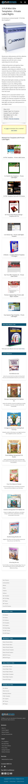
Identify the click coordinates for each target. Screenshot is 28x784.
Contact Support (5, 730)
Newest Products (5, 732)
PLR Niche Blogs (6, 628)
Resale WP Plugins (7, 679)
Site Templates (6, 595)
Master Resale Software (8, 647)
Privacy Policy (4, 747)
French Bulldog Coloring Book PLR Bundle (14, 456)
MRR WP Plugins (6, 657)
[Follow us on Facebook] (2, 767)
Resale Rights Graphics (8, 676)
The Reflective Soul (14, 373)
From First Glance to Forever (14, 484)
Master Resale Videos (7, 644)
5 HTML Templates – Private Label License (14, 157)
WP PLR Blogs (6, 598)
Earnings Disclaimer (6, 749)
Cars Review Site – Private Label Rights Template (14, 235)
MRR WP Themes (7, 655)
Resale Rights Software (8, 671)
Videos (4, 588)
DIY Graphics (5, 698)
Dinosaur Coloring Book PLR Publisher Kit (14, 400)
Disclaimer (6, 781)
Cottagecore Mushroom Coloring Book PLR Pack (14, 428)
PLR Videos (5, 617)
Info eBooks (5, 688)
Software (5, 593)
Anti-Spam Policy (5, 743)
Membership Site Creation (7, 759)
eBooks (4, 585)
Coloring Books (6, 582)
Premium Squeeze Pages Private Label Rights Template (14, 295)
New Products (6, 580)
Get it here (21, 349)
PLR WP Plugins (6, 633)
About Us (4, 728)
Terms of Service (20, 781)
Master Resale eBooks (8, 642)
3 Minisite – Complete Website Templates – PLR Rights (14, 255)
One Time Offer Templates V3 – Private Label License (14, 275)
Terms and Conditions (6, 745)
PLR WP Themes (6, 630)
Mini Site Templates (14, 119)
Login (7, 128)
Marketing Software (7, 693)
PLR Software (6, 620)
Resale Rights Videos (7, 669)
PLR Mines (13, 778)
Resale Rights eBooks (7, 666)
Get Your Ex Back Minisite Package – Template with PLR (14, 215)
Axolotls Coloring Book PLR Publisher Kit (14, 509)
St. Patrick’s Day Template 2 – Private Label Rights (14, 176)
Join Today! (14, 130)
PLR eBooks (5, 615)
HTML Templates (6, 696)
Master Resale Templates (8, 649)
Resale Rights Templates (8, 674)
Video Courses (6, 690)
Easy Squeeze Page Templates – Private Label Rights (14, 315)
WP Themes (5, 603)
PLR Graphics (6, 625)
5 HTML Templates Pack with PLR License (14, 196)
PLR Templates (6, 622)
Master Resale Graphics (8, 652)
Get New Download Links (7, 734)
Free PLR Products (7, 606)
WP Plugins (5, 601)
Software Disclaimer (6, 752)
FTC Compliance (5, 741)
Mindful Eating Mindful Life (14, 537)
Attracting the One (14, 562)
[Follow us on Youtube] (5, 767)
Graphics (5, 590)
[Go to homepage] (10, 2)
